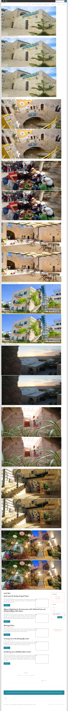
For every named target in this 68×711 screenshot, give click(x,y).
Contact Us (64, 4)
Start (18, 675)
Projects (33, 4)
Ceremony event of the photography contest (16, 639)
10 (30, 675)
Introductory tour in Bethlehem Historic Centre (17, 652)
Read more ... (7, 605)
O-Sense (45, 680)
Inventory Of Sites (53, 4)
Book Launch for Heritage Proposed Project (16, 596)
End (33, 675)
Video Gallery (57, 598)
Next (32, 675)
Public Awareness (38, 4)
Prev (20, 675)
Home (24, 4)
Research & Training (46, 4)
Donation (59, 4)
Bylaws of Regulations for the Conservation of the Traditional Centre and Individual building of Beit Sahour (24, 610)
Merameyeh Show (9, 625)
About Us (28, 4)
